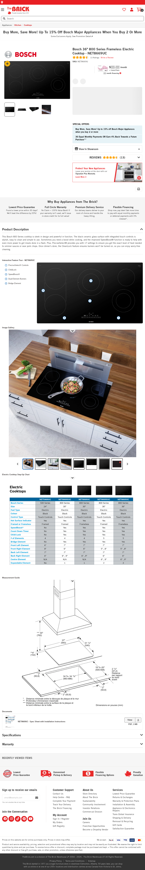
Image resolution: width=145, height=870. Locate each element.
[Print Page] (138, 189)
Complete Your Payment (64, 801)
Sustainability (89, 801)
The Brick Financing (62, 808)
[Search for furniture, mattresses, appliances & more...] (4, 18)
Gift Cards (117, 825)
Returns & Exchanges (123, 797)
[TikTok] (18, 819)
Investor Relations (91, 808)
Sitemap (91, 861)
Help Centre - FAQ (61, 797)
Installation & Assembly (124, 804)
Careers (86, 822)
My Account (60, 815)
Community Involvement (94, 804)
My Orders (57, 822)
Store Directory (90, 793)
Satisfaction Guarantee (123, 828)
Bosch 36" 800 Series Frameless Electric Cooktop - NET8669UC (103, 51)
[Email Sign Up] (36, 798)
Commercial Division (92, 811)
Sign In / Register (61, 818)
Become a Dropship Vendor (95, 829)
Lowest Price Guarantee (124, 793)
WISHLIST (124, 9)
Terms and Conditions (74, 861)
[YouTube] (30, 819)
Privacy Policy (56, 861)
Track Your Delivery (62, 804)
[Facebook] (5, 819)
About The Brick (90, 797)
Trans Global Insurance (123, 814)
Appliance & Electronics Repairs (124, 809)
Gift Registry (59, 826)
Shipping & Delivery (122, 817)
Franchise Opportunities (94, 826)
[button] (72, 2)
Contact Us (58, 793)
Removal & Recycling (123, 821)
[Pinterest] (24, 819)
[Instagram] (11, 819)
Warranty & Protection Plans (126, 801)
